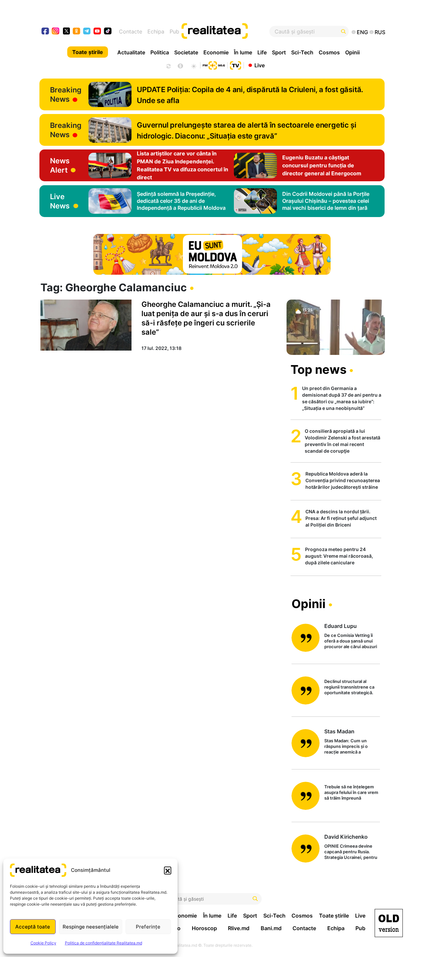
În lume (243, 52)
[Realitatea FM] (214, 64)
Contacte (130, 31)
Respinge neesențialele (91, 927)
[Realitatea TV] (235, 64)
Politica (159, 52)
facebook (45, 32)
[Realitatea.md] (389, 923)
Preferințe (148, 927)
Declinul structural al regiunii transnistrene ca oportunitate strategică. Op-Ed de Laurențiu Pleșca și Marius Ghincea (351, 687)
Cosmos (329, 52)
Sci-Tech (302, 52)
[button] (167, 870)
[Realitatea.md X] (66, 31)
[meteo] (193, 65)
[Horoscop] (168, 65)
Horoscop (204, 928)
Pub (174, 31)
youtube (97, 32)
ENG (362, 32)
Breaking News (65, 94)
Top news (318, 369)
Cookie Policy (43, 942)
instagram (56, 32)
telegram (87, 32)
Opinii (352, 52)
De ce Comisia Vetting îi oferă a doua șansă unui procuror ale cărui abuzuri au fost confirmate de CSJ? (350, 641)
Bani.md (271, 928)
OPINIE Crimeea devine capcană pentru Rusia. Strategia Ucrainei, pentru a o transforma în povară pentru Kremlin (350, 852)
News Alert (60, 165)
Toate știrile (87, 52)
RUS (380, 32)
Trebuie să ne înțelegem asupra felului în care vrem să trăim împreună (351, 792)
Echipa (155, 31)
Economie (216, 52)
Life (262, 52)
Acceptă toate (32, 927)
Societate (186, 52)
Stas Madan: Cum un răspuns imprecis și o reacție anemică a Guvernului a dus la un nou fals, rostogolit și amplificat (351, 747)
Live (259, 65)
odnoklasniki (77, 32)
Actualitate (131, 52)
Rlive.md (238, 928)
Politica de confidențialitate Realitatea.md (103, 942)
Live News (60, 201)
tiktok (108, 32)
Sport (279, 52)
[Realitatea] (230, 31)
